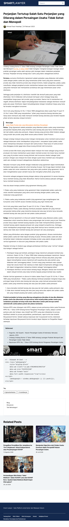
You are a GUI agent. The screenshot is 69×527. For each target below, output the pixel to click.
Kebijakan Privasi (43, 516)
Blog (8, 403)
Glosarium (10, 405)
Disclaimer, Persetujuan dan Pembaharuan (14, 519)
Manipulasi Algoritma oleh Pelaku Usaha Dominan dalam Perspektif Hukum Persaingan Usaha (50, 447)
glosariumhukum (10, 392)
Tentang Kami (7, 516)
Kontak (35, 516)
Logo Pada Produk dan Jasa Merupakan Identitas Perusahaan (27, 125)
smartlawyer (23, 392)
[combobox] (50, 3)
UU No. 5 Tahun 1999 (21, 69)
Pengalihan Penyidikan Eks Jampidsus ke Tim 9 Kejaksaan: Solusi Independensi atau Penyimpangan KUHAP (17, 447)
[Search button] (63, 3)
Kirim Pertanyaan (26, 516)
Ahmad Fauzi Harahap (14, 26)
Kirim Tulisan (16, 516)
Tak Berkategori (12, 407)
